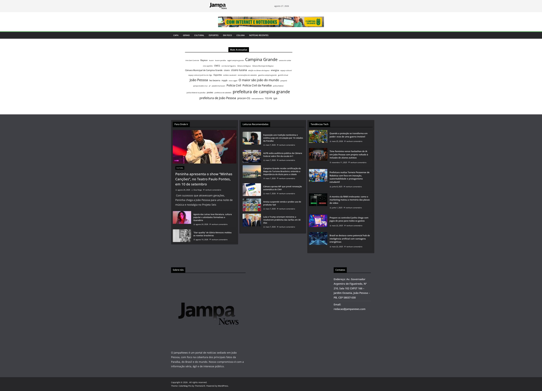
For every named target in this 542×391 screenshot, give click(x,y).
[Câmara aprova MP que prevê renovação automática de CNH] (252, 190)
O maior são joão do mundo (259, 80)
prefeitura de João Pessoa (217, 98)
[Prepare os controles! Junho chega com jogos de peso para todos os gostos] (318, 222)
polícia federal (278, 86)
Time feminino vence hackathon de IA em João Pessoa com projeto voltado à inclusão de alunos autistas (349, 154)
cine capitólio (208, 66)
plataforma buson (218, 86)
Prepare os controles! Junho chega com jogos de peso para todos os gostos (349, 219)
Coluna (240, 35)
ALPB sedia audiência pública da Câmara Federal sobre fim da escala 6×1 (282, 154)
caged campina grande (235, 60)
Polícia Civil (234, 85)
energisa (275, 70)
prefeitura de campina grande (261, 91)
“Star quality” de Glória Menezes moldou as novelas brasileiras (212, 234)
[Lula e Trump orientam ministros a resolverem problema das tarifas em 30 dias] (252, 222)
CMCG (217, 65)
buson (211, 60)
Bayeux (204, 60)
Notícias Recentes (258, 35)
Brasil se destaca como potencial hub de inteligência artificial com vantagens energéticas (350, 238)
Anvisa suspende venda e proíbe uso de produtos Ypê (282, 203)
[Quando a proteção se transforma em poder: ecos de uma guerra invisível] (318, 138)
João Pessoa (199, 80)
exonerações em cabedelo (247, 75)
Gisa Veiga (198, 190)
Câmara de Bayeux (244, 66)
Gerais (186, 35)
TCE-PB (268, 98)
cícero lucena (239, 70)
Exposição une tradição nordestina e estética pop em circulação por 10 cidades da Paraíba (283, 138)
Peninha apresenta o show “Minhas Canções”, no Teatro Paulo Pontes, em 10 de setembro (203, 179)
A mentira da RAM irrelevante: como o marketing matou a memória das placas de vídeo (350, 199)
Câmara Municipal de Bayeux (263, 66)
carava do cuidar (285, 60)
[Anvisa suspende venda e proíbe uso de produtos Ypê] (252, 205)
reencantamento (258, 99)
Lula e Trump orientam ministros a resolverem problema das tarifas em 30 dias (281, 219)
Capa (175, 35)
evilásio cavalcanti (229, 75)
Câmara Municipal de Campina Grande (203, 70)
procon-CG (243, 98)
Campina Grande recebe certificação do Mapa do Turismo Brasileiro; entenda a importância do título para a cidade (282, 171)
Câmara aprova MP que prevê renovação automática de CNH (282, 188)
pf (209, 86)
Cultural (199, 35)
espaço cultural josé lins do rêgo (200, 75)
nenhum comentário (213, 190)
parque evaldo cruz (200, 86)
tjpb (275, 98)
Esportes (213, 35)
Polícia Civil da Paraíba (257, 85)
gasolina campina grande (267, 75)
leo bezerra (214, 80)
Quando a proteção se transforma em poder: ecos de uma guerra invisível (349, 135)
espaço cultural (286, 70)
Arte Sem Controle (192, 60)
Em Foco (227, 35)
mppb (224, 80)
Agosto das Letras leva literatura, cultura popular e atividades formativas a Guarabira (212, 217)
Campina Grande (261, 59)
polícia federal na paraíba (196, 93)
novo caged (233, 81)
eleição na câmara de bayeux (258, 70)
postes (210, 92)
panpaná (283, 81)
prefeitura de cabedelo (223, 93)
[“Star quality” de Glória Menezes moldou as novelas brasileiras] (182, 236)
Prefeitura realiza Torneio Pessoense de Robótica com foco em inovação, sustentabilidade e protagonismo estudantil (350, 177)
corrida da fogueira (228, 66)
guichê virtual (283, 75)
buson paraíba (220, 60)
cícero (227, 70)
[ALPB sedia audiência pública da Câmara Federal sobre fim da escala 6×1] (252, 157)
